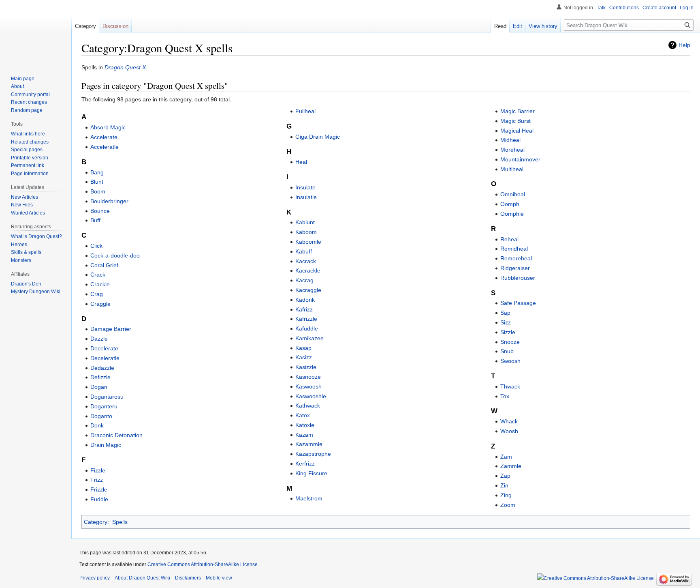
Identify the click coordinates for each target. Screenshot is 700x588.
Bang (97, 172)
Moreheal (512, 149)
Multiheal (511, 169)
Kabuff (303, 251)
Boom (97, 191)
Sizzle (507, 332)
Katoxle (304, 425)
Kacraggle (308, 290)
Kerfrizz (305, 463)
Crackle (100, 284)
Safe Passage (518, 303)
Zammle (510, 466)
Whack (509, 421)
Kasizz (303, 357)
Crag (96, 294)
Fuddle (99, 499)
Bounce (100, 211)
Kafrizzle (306, 318)
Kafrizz (304, 309)
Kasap (303, 348)
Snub (507, 351)
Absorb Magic (108, 127)
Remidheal (514, 248)
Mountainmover (520, 159)
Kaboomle (308, 241)
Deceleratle (105, 358)
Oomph (509, 204)
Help (684, 45)
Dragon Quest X (125, 67)
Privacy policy (94, 578)
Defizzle (100, 377)
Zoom (507, 505)
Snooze (510, 342)
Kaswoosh (308, 386)
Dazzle (99, 338)
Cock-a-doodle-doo (115, 255)
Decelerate (104, 348)
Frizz (96, 479)
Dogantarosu (107, 396)
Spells (120, 522)
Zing (506, 495)
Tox (504, 396)
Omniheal (512, 194)
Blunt (96, 181)
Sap (505, 312)
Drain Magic (105, 445)
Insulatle (306, 197)
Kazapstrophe (313, 454)
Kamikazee (309, 338)
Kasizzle (305, 367)
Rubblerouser (517, 278)
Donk (97, 425)
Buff (95, 220)
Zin (504, 485)
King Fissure (311, 473)
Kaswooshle (310, 396)
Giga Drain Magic (317, 136)
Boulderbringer (109, 201)
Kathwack (307, 405)
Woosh (509, 431)
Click (96, 245)
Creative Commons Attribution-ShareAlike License (202, 564)
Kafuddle (306, 328)
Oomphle (512, 213)
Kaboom (306, 232)
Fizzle (97, 470)
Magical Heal (517, 130)
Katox (302, 415)
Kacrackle (307, 270)
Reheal (509, 239)
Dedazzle (102, 368)
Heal (301, 162)
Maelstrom (308, 498)
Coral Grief (104, 265)
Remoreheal (516, 258)
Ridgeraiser (515, 268)
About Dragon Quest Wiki (142, 578)
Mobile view (219, 578)
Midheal (510, 140)
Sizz (505, 322)
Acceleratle (104, 147)
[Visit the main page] (35, 32)
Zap (505, 475)
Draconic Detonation (116, 435)
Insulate (305, 187)
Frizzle (98, 489)
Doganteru (103, 406)
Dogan (98, 387)
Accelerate (103, 137)
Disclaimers (188, 578)
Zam (506, 456)
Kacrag (304, 280)
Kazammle (308, 444)
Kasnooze (308, 376)
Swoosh (510, 361)
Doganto (101, 416)
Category (95, 522)
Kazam (304, 434)
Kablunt (305, 222)
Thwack (510, 386)
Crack (97, 274)
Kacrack (305, 261)
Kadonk (305, 299)
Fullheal (305, 111)
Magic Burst (515, 121)
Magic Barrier (517, 111)
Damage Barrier (110, 329)
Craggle (100, 303)
